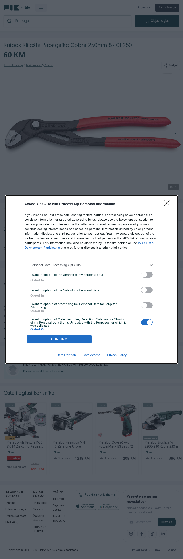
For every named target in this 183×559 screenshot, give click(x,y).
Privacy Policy (117, 355)
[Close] (168, 204)
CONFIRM (59, 339)
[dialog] (91, 279)
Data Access (91, 355)
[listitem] (91, 264)
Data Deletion (66, 355)
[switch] (147, 275)
